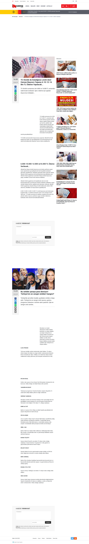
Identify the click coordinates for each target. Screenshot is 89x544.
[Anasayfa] (13, 1)
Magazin (33, 6)
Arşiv (28, 1)
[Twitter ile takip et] (72, 538)
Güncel (27, 6)
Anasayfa (35, 538)
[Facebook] (15, 87)
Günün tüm (73, 12)
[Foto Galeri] (76, 1)
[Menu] (63, 6)
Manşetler (16, 1)
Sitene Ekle (32, 1)
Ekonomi (43, 6)
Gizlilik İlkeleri (48, 538)
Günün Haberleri (23, 1)
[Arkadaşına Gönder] (15, 96)
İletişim (43, 538)
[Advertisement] (44, 27)
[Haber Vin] (17, 6)
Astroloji (49, 6)
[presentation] (16, 12)
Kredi (38, 6)
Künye (39, 538)
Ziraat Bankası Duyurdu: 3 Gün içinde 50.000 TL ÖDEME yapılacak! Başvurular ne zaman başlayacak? (44, 12)
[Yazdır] (15, 98)
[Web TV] (73, 1)
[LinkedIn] (15, 91)
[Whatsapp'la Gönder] (15, 93)
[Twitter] (15, 89)
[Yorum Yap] (15, 100)
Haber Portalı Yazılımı (18, 542)
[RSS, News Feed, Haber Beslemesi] (75, 538)
